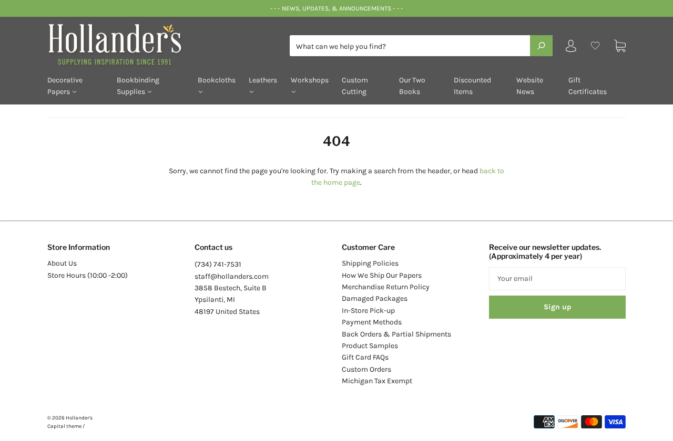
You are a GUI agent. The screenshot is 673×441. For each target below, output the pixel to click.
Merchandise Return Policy (386, 286)
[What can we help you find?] (421, 46)
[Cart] (620, 45)
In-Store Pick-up (368, 310)
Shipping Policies (370, 263)
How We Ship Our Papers (382, 275)
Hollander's (79, 418)
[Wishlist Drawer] (595, 45)
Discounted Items (472, 86)
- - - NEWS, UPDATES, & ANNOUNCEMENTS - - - (336, 8)
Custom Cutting (355, 86)
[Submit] (541, 45)
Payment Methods (372, 322)
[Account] (571, 48)
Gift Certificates (587, 86)
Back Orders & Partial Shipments (396, 334)
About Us (62, 263)
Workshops (310, 80)
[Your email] (557, 278)
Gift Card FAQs (365, 357)
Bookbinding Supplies (138, 86)
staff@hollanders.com (232, 276)
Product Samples (370, 345)
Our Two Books (412, 86)
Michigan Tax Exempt (377, 380)
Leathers (263, 80)
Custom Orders (366, 369)
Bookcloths (217, 80)
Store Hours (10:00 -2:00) (87, 275)
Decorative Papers (65, 86)
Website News (529, 86)
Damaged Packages (374, 298)
